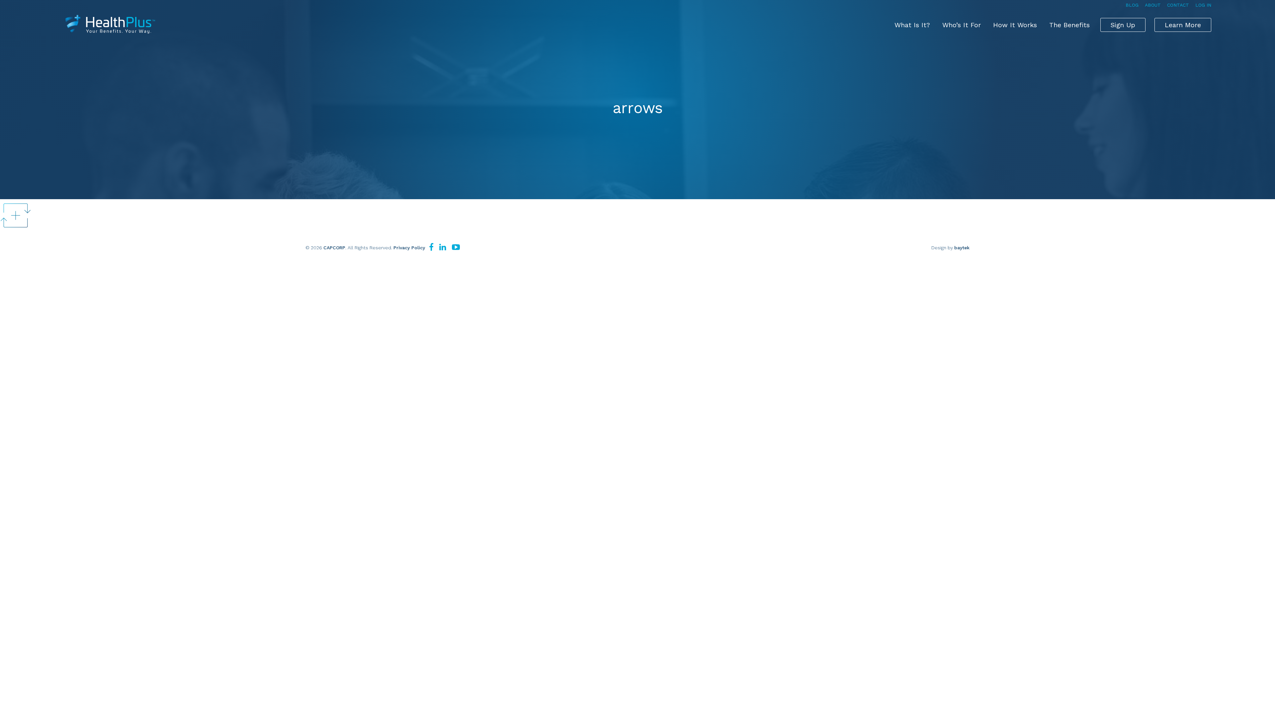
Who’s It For (961, 25)
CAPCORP (334, 247)
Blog (1132, 5)
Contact (1178, 5)
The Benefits (1069, 25)
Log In (1203, 5)
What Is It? (912, 25)
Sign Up (1123, 25)
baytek (962, 247)
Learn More (1183, 25)
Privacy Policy (409, 247)
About (1153, 5)
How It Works (1015, 25)
